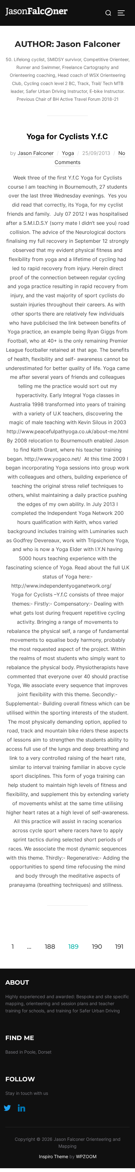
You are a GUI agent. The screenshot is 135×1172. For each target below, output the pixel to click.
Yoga (68, 153)
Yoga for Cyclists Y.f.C (67, 136)
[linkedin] (21, 1107)
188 (50, 946)
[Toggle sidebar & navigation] (123, 13)
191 (119, 946)
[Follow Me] (7, 1107)
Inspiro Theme (53, 1156)
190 (97, 946)
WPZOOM (86, 1156)
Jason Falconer (36, 153)
